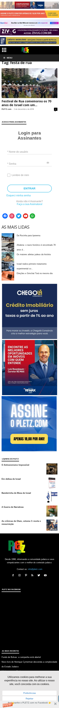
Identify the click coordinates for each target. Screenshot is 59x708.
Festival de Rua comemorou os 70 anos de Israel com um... (26, 103)
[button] (29, 704)
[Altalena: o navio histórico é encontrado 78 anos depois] (8, 247)
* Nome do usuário (17, 151)
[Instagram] (11, 216)
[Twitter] (18, 216)
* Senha (11, 163)
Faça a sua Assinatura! (29, 204)
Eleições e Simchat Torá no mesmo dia (35, 273)
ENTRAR (29, 188)
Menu (9, 58)
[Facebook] (5, 216)
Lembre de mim (20, 175)
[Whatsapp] (32, 216)
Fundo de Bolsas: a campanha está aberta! (21, 657)
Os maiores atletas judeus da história (34, 254)
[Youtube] (25, 216)
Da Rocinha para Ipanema (28, 235)
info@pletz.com (35, 569)
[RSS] (33, 575)
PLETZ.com (6, 109)
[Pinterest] (26, 575)
